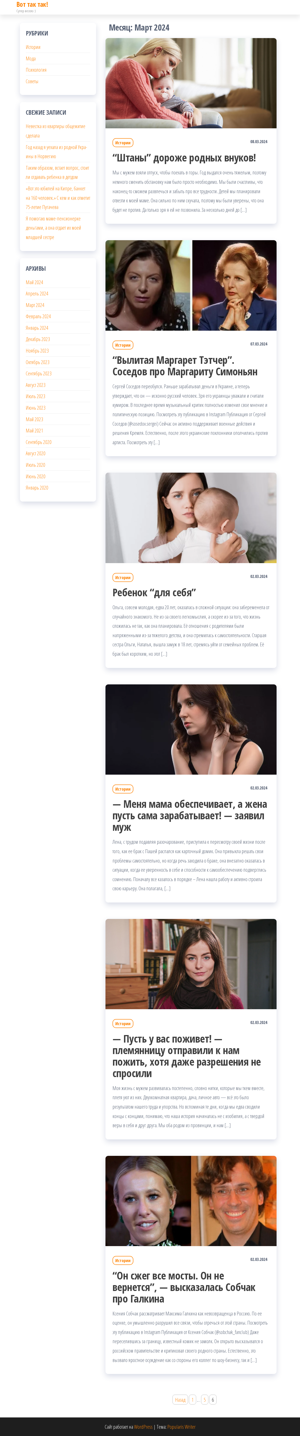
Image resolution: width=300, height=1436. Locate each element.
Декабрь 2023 (38, 338)
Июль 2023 (35, 396)
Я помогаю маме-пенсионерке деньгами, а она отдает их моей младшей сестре (53, 227)
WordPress (143, 1426)
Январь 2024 (37, 327)
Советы (32, 81)
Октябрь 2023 (37, 361)
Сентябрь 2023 (39, 373)
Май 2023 (34, 419)
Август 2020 (35, 453)
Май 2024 (34, 282)
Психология (36, 69)
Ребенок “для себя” (154, 592)
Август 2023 (35, 384)
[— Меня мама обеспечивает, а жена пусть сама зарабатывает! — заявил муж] (191, 728)
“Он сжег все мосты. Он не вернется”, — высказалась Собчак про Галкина (183, 1287)
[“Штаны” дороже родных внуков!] (191, 82)
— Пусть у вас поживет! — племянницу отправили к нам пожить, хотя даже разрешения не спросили (186, 1055)
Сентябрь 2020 (39, 441)
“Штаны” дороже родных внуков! (184, 157)
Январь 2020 (37, 487)
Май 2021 (34, 430)
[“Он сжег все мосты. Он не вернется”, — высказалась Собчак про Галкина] (191, 1200)
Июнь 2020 (35, 476)
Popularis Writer (181, 1426)
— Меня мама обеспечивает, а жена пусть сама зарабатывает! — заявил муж (189, 815)
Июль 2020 (35, 464)
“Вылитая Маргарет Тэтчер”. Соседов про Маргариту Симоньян (184, 365)
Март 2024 (35, 304)
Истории (123, 142)
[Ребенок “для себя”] (191, 517)
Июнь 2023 (35, 407)
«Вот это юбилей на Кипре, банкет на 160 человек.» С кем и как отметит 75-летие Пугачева (58, 197)
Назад (180, 1399)
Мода (31, 58)
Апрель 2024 (37, 293)
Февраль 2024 (38, 316)
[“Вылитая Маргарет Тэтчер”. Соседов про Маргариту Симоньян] (191, 284)
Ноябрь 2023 (37, 350)
